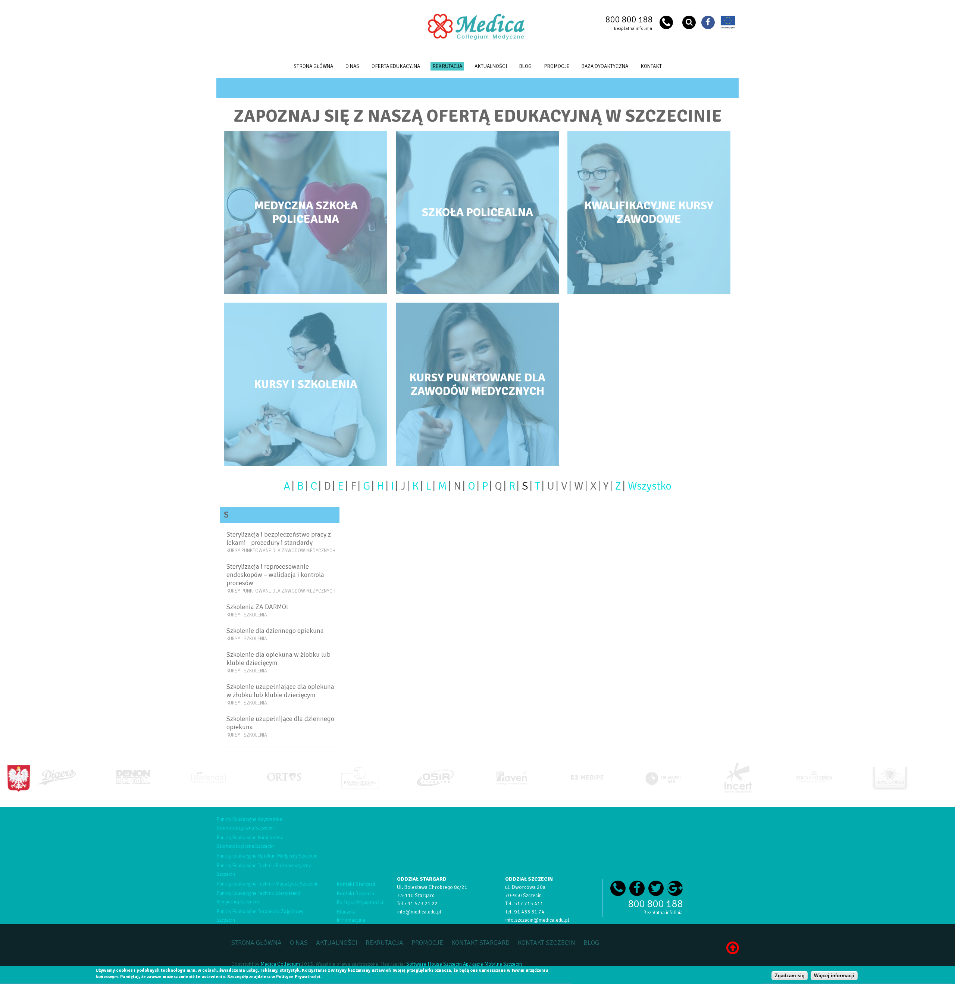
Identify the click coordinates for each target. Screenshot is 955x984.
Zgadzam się (789, 975)
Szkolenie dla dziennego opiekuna (275, 631)
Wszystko (649, 486)
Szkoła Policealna (477, 212)
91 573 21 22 (422, 903)
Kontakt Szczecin (355, 893)
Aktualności (491, 66)
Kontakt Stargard (355, 884)
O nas (352, 66)
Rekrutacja (447, 66)
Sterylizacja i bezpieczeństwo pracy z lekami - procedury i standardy (278, 538)
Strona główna (313, 66)
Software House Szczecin (434, 964)
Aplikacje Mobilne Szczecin (492, 964)
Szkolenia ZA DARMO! (257, 607)
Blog (525, 66)
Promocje (556, 66)
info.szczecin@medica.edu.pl (537, 920)
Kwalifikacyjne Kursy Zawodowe (649, 212)
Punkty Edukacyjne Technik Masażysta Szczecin (267, 884)
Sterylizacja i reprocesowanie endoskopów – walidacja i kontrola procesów (275, 574)
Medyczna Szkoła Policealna (306, 212)
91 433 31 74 (529, 912)
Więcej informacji (834, 975)
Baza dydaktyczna (605, 66)
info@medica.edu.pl (419, 912)
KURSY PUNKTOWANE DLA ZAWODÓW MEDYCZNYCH (477, 384)
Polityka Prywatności (359, 902)
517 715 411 (528, 903)
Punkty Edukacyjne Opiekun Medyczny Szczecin (266, 856)
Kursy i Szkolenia (305, 384)
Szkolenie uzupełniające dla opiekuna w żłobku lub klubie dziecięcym (280, 690)
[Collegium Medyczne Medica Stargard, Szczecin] (477, 39)
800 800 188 (629, 19)
